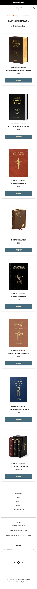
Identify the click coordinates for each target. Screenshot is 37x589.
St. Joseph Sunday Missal (18, 183)
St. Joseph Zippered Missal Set (18, 466)
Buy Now (19, 80)
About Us (18, 501)
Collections (14, 16)
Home (8, 16)
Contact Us (18, 505)
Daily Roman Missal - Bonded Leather (18, 70)
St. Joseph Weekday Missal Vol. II (18, 410)
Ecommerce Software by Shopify (18, 582)
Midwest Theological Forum (18, 67)
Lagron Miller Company (23, 579)
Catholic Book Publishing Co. (18, 180)
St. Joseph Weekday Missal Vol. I (18, 353)
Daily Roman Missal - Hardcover (18, 127)
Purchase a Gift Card (18, 509)
